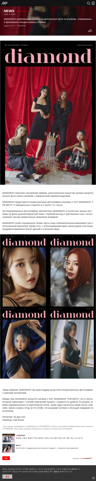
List (6, 458)
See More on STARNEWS (83, 458)
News (13, 14)
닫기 (93, 478)
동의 (7, 476)
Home (6, 14)
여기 (55, 471)
